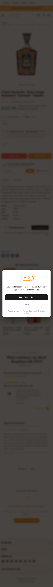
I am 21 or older (26, 297)
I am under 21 (27, 304)
